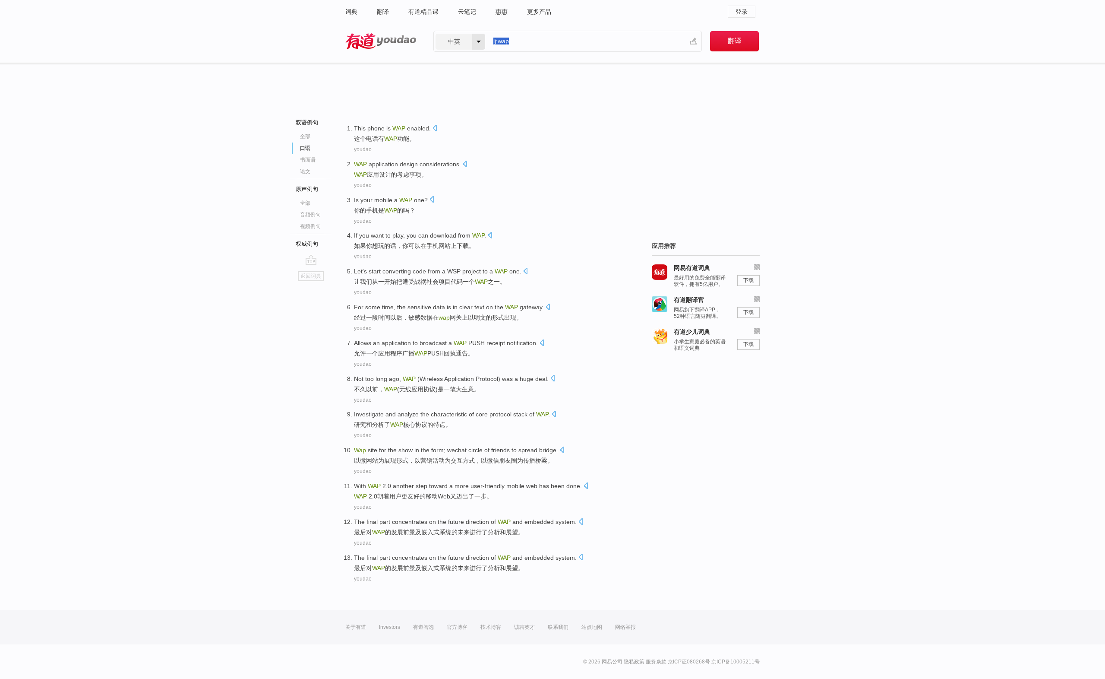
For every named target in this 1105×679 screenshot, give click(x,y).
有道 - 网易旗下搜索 (380, 41)
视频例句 (310, 226)
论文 (305, 171)
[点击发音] (435, 128)
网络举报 (625, 627)
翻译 (383, 11)
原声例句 (307, 189)
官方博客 (457, 627)
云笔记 (467, 11)
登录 (742, 11)
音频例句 (310, 215)
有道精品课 (423, 11)
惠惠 (502, 11)
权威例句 (307, 244)
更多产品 (539, 11)
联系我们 (558, 627)
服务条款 (656, 662)
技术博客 (490, 627)
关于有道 (355, 627)
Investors (389, 627)
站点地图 (591, 627)
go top (311, 259)
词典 (351, 11)
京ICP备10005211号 (735, 662)
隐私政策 (634, 662)
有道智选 (423, 627)
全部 (305, 136)
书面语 (308, 160)
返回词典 (310, 276)
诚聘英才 (524, 627)
